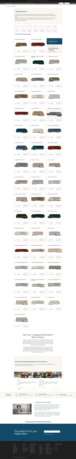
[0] (73, 3)
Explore (22, 3)
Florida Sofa (47, 450)
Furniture (32, 3)
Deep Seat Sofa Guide (32, 451)
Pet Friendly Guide (32, 450)
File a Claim (24, 451)
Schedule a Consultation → (53, 51)
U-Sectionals (40, 450)
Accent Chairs (41, 451)
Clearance (40, 453)
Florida (56, 449)
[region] (38, 375)
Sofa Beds (40, 452)
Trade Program (15, 450)
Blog (13, 452)
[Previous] (15, 384)
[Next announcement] (74, 1)
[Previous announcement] (1, 1)
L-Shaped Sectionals (13, 6)
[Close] (75, 0)
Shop (9, 6)
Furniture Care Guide (32, 449)
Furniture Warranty (25, 450)
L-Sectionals (40, 449)
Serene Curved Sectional (49, 453)
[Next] (61, 384)
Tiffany (56, 450)
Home (6, 6)
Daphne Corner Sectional (49, 451)
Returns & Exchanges (25, 449)
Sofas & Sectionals (16, 3)
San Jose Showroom (15, 449)
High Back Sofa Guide (32, 452)
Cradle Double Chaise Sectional (49, 449)
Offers (14, 453)
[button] (25, 51)
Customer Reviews (27, 3)
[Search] (72, 3)
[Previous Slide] (13, 375)
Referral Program (15, 451)
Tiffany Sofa (47, 452)
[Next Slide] (63, 375)
